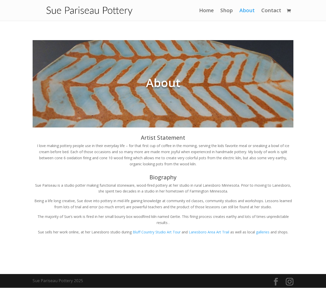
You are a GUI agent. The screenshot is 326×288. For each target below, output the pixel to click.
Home (206, 11)
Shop (226, 11)
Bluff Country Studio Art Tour (156, 232)
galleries (262, 232)
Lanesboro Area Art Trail (209, 232)
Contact (271, 11)
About (247, 11)
